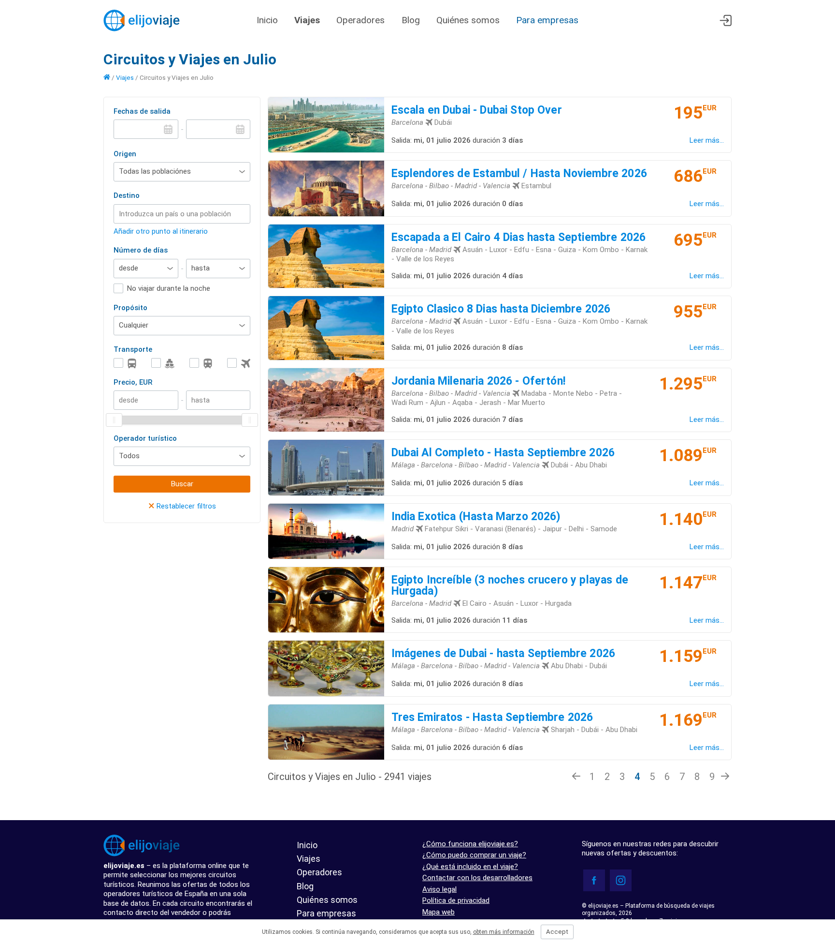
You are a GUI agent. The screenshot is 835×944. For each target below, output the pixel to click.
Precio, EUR (133, 382)
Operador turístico (145, 438)
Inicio (267, 20)
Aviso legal (439, 889)
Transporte (133, 349)
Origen (125, 154)
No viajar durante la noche (168, 288)
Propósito (130, 307)
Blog (411, 20)
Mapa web (438, 912)
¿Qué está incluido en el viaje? (470, 866)
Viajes (307, 20)
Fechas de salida (142, 111)
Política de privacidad (455, 900)
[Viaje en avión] (238, 363)
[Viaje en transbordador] (162, 363)
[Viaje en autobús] (125, 363)
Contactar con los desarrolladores (477, 877)
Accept (557, 931)
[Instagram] (621, 880)
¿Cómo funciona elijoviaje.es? (470, 843)
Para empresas (547, 20)
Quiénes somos (468, 20)
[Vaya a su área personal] (726, 21)
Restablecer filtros (182, 506)
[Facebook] (594, 880)
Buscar (182, 483)
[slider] (114, 420)
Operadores (361, 20)
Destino (127, 195)
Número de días (141, 250)
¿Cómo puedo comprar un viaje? (474, 855)
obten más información (503, 932)
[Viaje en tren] (201, 363)
